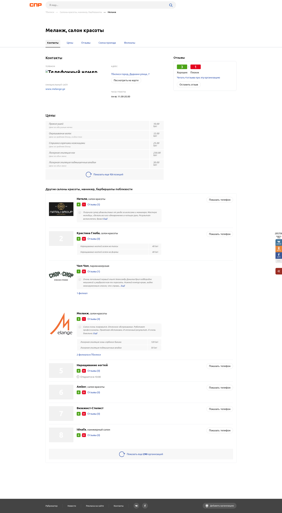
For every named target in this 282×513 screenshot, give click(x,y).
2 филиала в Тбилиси (89, 354)
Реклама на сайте (95, 506)
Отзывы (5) (93, 204)
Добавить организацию (222, 505)
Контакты (119, 506)
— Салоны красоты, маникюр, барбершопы (79, 12)
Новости (72, 506)
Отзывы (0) (93, 238)
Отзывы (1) (93, 271)
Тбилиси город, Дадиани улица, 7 (130, 74)
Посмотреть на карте (126, 80)
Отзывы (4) (93, 319)
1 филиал (82, 293)
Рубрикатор (52, 506)
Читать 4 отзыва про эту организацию (198, 77)
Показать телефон (219, 199)
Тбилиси (50, 12)
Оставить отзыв (189, 84)
